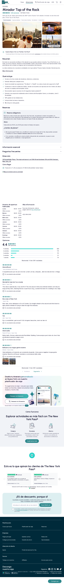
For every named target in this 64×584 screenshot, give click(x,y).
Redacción (44, 536)
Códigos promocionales (9, 540)
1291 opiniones (15, 12)
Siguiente (37, 371)
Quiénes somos (26, 536)
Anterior (27, 371)
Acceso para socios (46, 560)
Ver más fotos (54, 46)
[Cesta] (57, 2)
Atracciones (29, 2)
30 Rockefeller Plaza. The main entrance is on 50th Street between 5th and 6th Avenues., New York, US (30, 160)
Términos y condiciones (42, 573)
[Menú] (61, 2)
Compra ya (54, 581)
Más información (7, 71)
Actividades (5, 6)
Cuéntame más (32, 441)
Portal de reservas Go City (29, 550)
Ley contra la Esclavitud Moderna (39, 571)
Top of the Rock (35, 209)
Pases (22, 2)
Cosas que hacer (7, 526)
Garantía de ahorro (27, 540)
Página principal (6, 536)
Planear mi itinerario (16, 396)
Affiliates (24, 560)
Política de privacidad (56, 571)
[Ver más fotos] (22, 35)
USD (53, 2)
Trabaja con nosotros (8, 560)
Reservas (44, 526)
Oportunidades (45, 540)
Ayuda (4, 550)
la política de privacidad (21, 510)
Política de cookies (56, 573)
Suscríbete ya (45, 505)
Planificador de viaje (43, 2)
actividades (37, 54)
